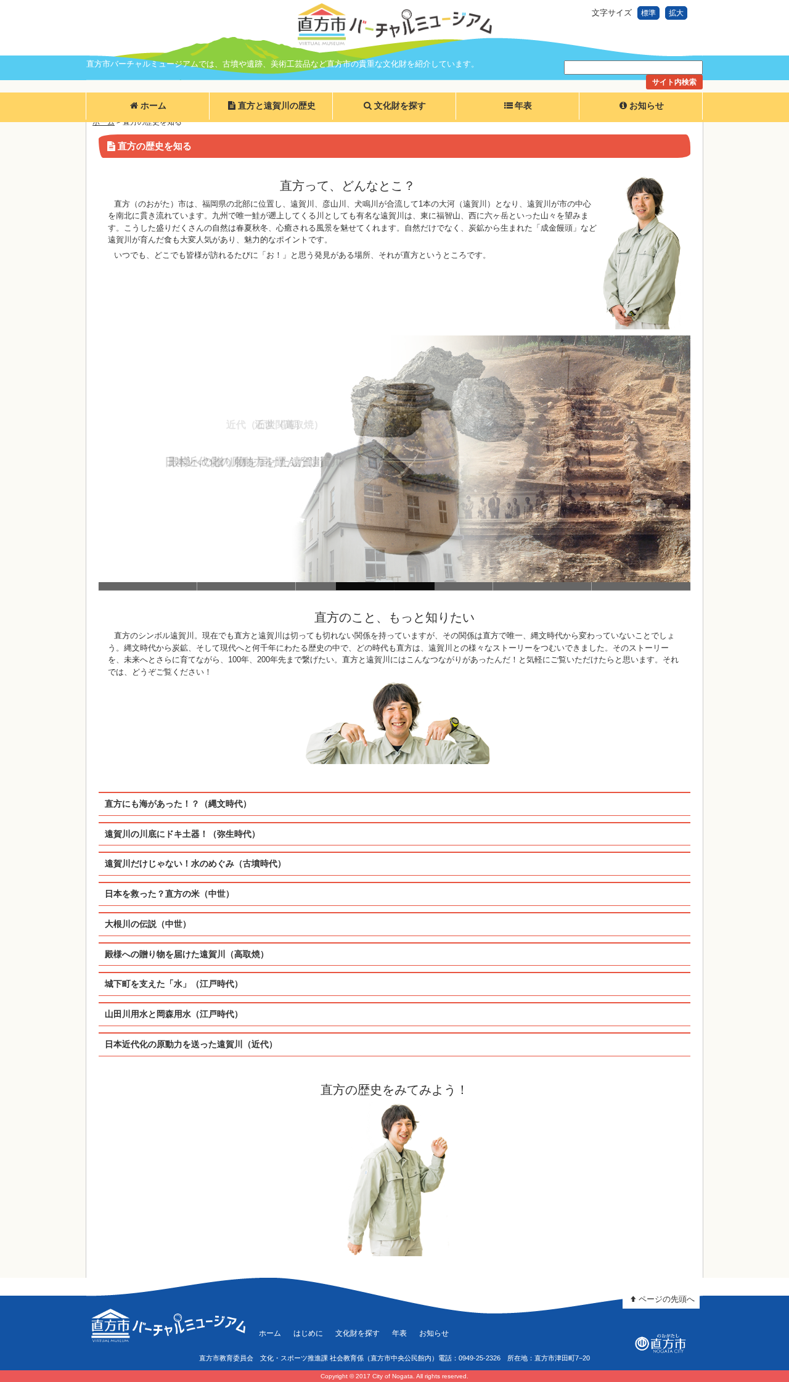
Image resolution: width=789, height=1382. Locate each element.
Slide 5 (542, 586)
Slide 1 (148, 586)
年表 (523, 105)
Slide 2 (246, 586)
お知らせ (646, 105)
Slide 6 (641, 586)
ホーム (153, 105)
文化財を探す (400, 105)
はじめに (308, 1333)
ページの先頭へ (667, 1299)
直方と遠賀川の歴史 (277, 105)
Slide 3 (345, 586)
